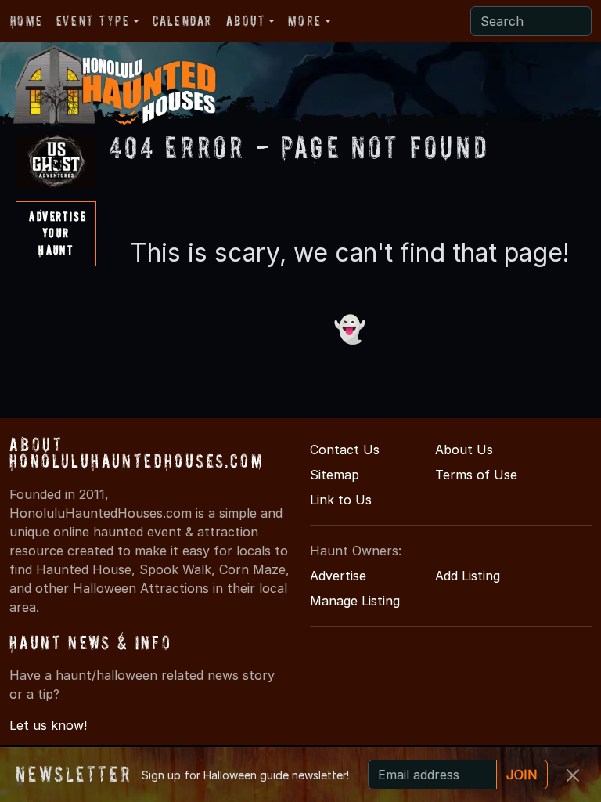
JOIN (522, 774)
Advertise (338, 575)
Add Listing (467, 575)
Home (26, 21)
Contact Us (345, 449)
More (304, 21)
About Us (464, 449)
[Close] (572, 775)
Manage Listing (355, 601)
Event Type (93, 21)
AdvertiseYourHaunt (57, 233)
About (245, 21)
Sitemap (334, 474)
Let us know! (48, 725)
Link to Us (341, 500)
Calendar (182, 21)
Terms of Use (476, 474)
